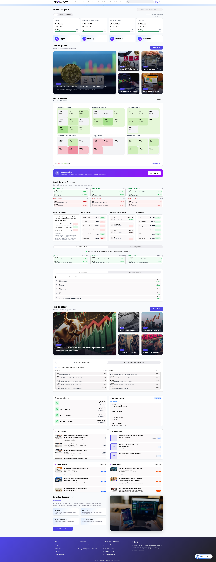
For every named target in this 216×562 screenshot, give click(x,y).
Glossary (83, 542)
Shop (120, 2)
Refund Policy (109, 551)
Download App (60, 554)
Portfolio (100, 2)
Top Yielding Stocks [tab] (81, 247)
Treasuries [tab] (68, 14)
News (112, 2)
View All (155, 48)
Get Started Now (63, 529)
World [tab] (61, 14)
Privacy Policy (109, 548)
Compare (107, 2)
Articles (116, 2)
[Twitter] (137, 542)
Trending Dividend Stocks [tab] (83, 362)
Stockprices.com (155, 163)
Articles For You (85, 545)
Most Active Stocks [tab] (135, 272)
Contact (57, 551)
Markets (88, 2)
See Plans (153, 173)
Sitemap (58, 548)
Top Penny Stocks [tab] (136, 247)
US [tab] (56, 14)
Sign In (158, 2)
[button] (66, 25)
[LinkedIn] (135, 542)
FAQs (56, 545)
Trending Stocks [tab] (82, 272)
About (57, 542)
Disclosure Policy (110, 554)
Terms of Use (109, 545)
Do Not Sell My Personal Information (88, 549)
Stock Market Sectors (112, 542)
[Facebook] (132, 542)
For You (83, 2)
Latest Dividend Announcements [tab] (135, 362)
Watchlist (94, 2)
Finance (77, 2)
